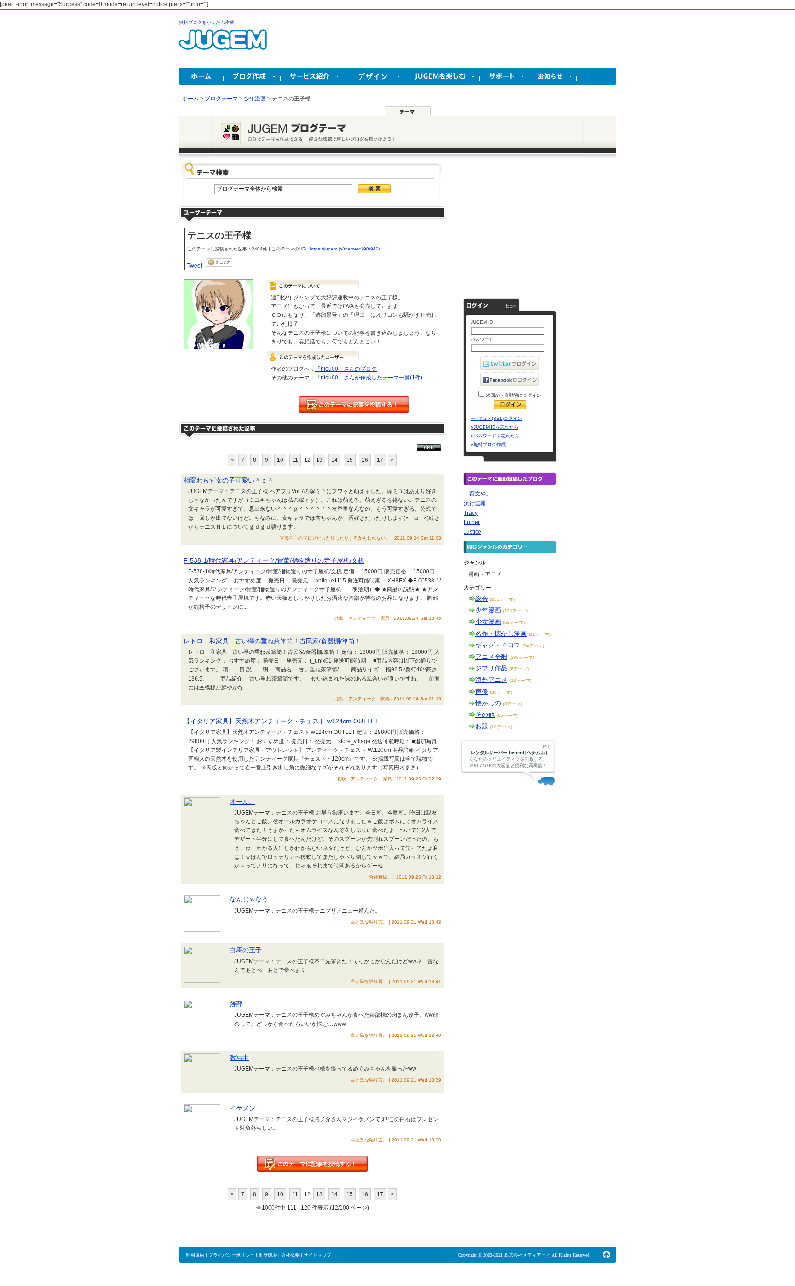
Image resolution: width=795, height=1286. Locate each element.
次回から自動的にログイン (512, 395)
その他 (485, 714)
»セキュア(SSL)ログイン (496, 418)
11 (295, 460)
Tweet (194, 265)
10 (280, 460)
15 (349, 460)
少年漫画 (488, 610)
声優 (481, 691)
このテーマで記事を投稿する (354, 404)
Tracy (471, 513)
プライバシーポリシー (231, 1254)
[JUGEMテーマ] (408, 111)
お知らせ (553, 76)
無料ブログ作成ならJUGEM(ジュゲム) (223, 45)
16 (365, 460)
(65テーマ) (507, 715)
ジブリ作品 (491, 668)
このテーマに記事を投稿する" (312, 1164)
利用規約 (195, 1254)
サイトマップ (317, 1254)
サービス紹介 (312, 76)
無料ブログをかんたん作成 (206, 22)
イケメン (242, 1108)
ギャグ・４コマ (497, 645)
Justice (472, 532)
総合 (481, 598)
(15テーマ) (540, 634)
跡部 (236, 1003)
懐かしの (488, 703)
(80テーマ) (501, 692)
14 (334, 460)
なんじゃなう (249, 899)
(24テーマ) (533, 645)
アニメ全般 (491, 656)
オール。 (242, 801)
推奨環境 (268, 1254)
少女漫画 (488, 621)
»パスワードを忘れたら (495, 435)
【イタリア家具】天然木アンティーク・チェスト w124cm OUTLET (281, 721)
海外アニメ (491, 679)
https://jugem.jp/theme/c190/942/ (345, 248)
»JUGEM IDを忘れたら (494, 427)
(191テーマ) (515, 610)
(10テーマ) (501, 726)
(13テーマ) (520, 680)
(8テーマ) (512, 703)
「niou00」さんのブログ (346, 369)
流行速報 (475, 503)
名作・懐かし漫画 (501, 633)
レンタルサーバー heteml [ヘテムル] (509, 752)
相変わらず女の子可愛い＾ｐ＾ (229, 480)
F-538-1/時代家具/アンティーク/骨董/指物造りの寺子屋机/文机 (274, 560)
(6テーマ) (519, 668)
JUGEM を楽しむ (442, 76)
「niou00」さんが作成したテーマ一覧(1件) (368, 377)
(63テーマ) (514, 622)
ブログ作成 (252, 76)
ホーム (201, 76)
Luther (472, 522)
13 (319, 460)
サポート (504, 76)
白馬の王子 (246, 950)
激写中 (239, 1057)
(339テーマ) (521, 657)
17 (380, 460)
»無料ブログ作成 (488, 444)
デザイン (374, 76)
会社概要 (290, 1254)
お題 (481, 726)
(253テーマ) (502, 599)
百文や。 (477, 493)
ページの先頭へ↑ (606, 1255)
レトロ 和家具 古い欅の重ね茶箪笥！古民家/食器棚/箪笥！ (272, 641)
